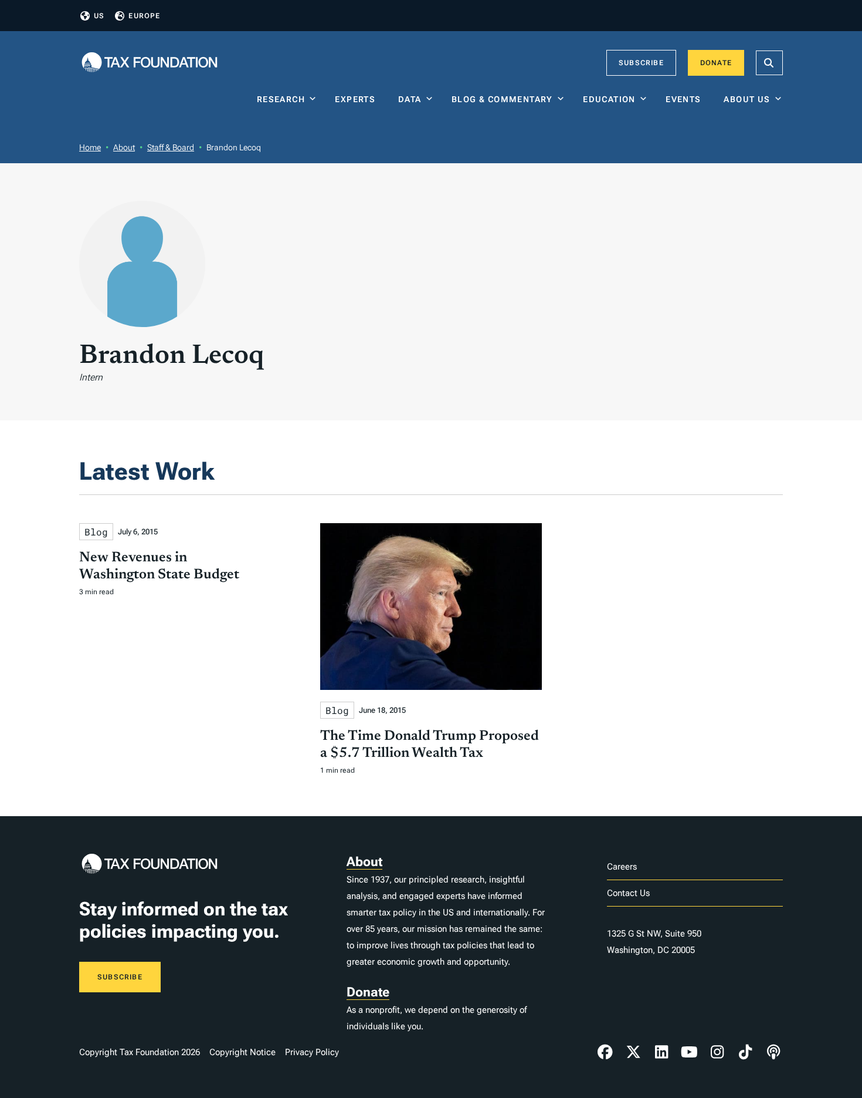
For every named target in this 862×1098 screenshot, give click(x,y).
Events (686, 99)
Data (410, 99)
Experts (358, 99)
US (99, 16)
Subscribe (641, 63)
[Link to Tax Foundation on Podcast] (773, 1052)
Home (90, 147)
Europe (144, 16)
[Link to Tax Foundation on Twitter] (633, 1052)
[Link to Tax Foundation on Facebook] (605, 1052)
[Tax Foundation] (149, 63)
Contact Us (628, 893)
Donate (716, 63)
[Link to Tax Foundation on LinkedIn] (661, 1052)
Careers (622, 866)
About (124, 147)
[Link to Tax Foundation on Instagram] (717, 1052)
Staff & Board (170, 147)
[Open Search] (769, 62)
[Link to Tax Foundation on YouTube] (689, 1052)
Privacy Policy (312, 1052)
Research (281, 99)
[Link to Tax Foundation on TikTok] (745, 1052)
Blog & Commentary (502, 99)
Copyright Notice (242, 1052)
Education (609, 99)
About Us (747, 99)
